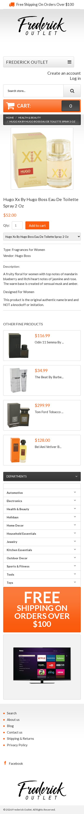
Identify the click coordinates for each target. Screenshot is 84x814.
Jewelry (12, 542)
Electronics (14, 501)
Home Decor (15, 525)
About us (13, 719)
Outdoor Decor (17, 558)
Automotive (15, 492)
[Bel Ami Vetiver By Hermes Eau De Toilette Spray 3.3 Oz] (18, 450)
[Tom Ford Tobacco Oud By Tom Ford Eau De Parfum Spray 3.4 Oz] (18, 415)
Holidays (13, 517)
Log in (75, 78)
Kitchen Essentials (19, 550)
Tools (10, 574)
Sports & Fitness (18, 566)
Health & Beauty (29, 117)
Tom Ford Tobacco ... (49, 412)
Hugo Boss (23, 256)
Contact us (14, 732)
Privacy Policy (17, 745)
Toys (10, 582)
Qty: (6, 225)
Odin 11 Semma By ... (49, 342)
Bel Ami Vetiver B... (48, 447)
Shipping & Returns (20, 738)
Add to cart (37, 225)
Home (10, 117)
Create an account (64, 73)
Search (12, 713)
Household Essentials (21, 533)
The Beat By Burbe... (49, 377)
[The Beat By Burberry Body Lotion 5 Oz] (18, 380)
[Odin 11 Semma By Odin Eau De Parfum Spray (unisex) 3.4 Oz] (18, 345)
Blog (10, 726)
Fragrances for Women (28, 250)
